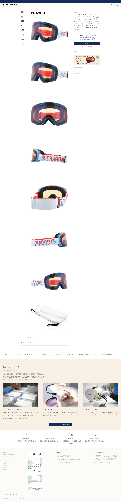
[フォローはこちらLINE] (16, 494)
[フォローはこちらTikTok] (13, 494)
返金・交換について (7, 459)
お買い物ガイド (50, 5)
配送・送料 (5, 463)
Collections (10, 354)
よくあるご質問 (77, 73)
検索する (5, 452)
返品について (76, 70)
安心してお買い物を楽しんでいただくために (60, 424)
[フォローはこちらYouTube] (10, 494)
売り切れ (87, 43)
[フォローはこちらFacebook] (3, 494)
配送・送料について (78, 67)
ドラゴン (76, 12)
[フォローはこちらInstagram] (7, 494)
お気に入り (65, 5)
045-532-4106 (61, 455)
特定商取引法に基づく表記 (8, 454)
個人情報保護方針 (6, 457)
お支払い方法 (5, 465)
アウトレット (41, 5)
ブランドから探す (23, 5)
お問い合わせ (58, 5)
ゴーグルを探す (18, 354)
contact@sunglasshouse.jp (64, 459)
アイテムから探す (32, 5)
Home (4, 354)
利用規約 (5, 461)
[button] (94, 38)
